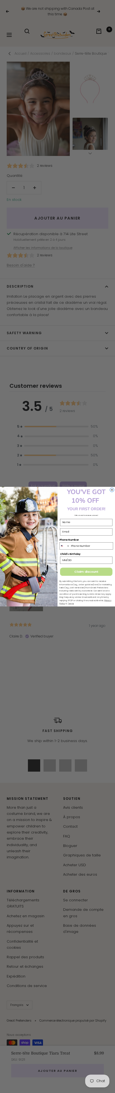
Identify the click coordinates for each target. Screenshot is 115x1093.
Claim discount (86, 571)
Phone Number (69, 539)
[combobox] (64, 545)
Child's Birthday (70, 554)
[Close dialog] (112, 490)
